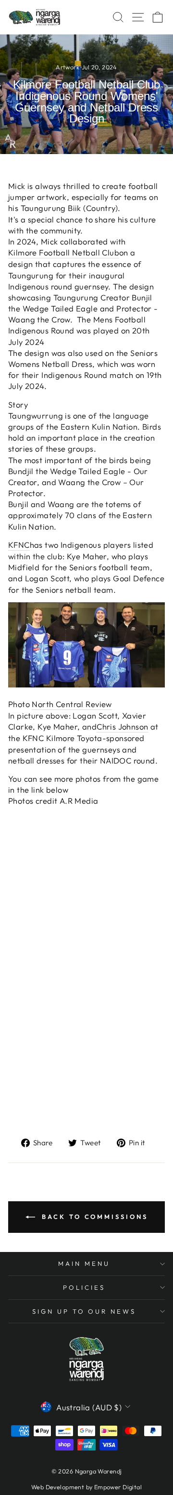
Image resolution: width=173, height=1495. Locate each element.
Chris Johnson (122, 726)
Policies (84, 1287)
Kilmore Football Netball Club (63, 252)
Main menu (84, 1263)
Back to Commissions (93, 1216)
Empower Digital (118, 1487)
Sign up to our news (84, 1311)
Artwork (67, 67)
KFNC (19, 545)
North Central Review (71, 704)
